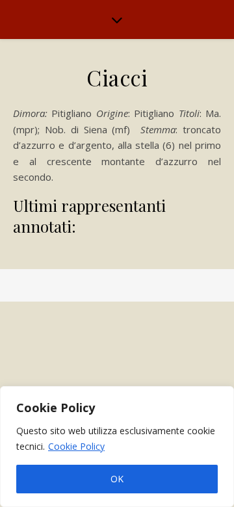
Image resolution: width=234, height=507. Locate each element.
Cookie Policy (76, 446)
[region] (117, 446)
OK (117, 479)
